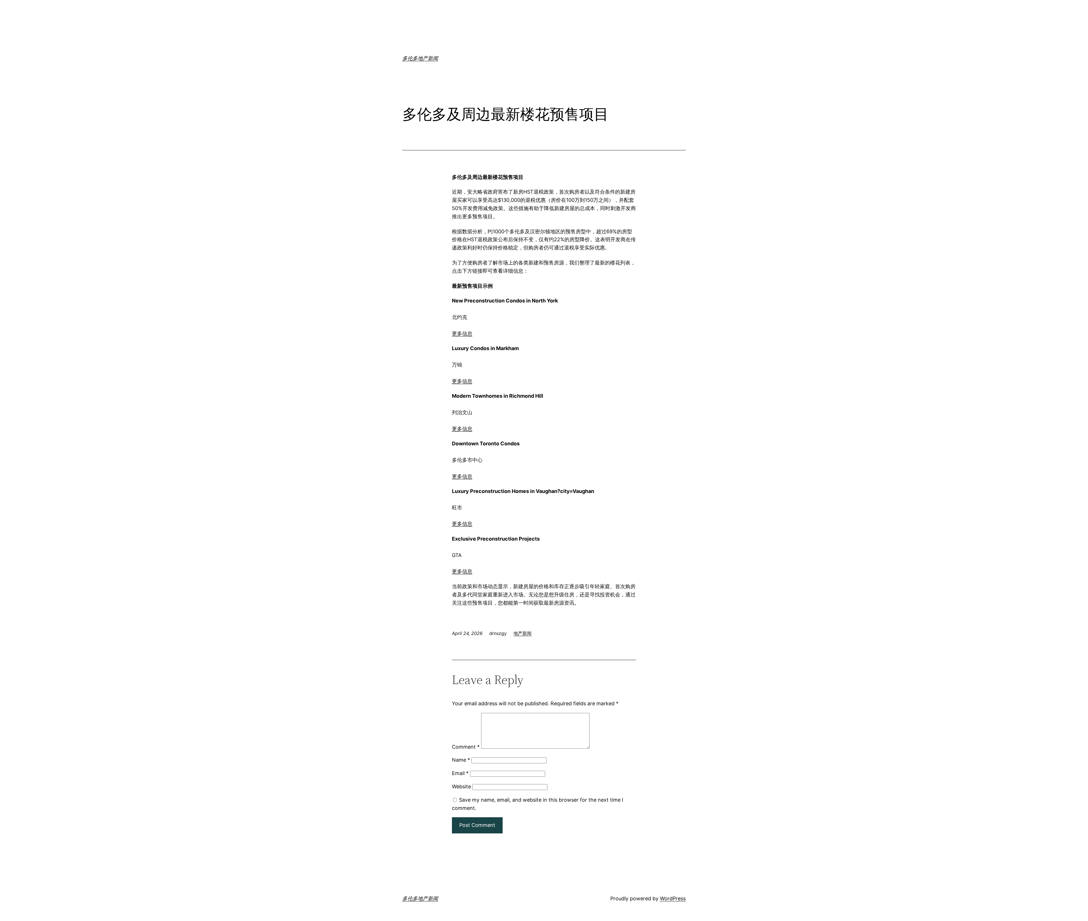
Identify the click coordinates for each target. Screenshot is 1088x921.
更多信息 (462, 333)
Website (461, 786)
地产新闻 (522, 633)
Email (460, 773)
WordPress (673, 898)
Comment (466, 747)
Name (461, 760)
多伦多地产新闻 (420, 58)
